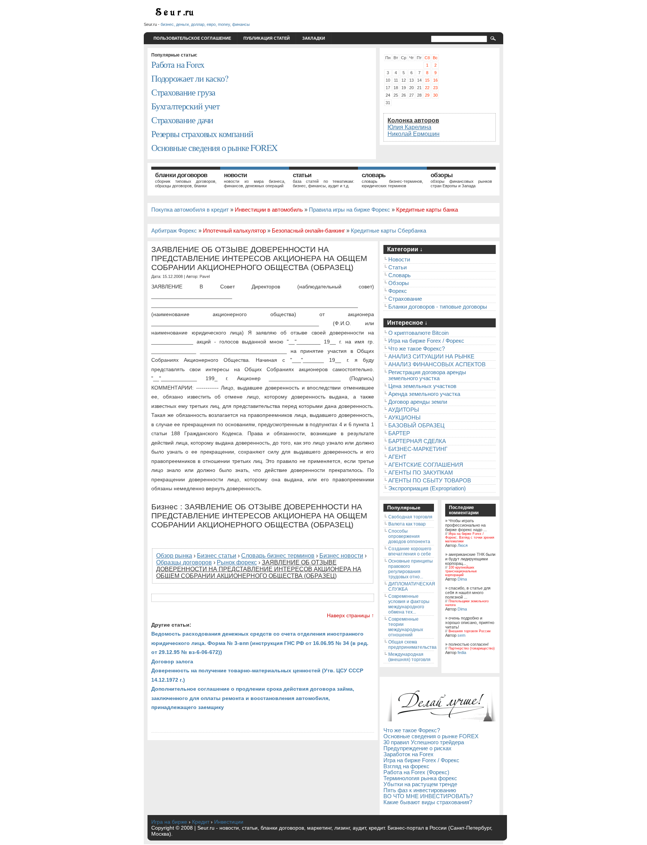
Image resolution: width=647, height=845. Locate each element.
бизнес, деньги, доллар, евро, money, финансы (205, 24)
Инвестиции (228, 822)
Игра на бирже (169, 822)
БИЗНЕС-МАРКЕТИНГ (417, 449)
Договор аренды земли (417, 402)
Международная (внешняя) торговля (409, 657)
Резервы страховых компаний (202, 134)
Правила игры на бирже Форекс (349, 210)
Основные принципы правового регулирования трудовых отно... (410, 568)
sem (461, 635)
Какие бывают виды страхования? (427, 802)
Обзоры (442, 175)
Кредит (200, 822)
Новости (235, 175)
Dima (462, 579)
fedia (462, 652)
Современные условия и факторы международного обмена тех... (408, 604)
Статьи (302, 175)
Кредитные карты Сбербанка (388, 231)
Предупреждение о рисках (417, 748)
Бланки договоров (181, 175)
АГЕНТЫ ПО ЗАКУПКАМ (420, 473)
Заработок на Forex (408, 754)
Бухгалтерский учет (185, 106)
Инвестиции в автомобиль (269, 210)
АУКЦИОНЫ (404, 418)
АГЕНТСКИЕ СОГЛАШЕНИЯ (425, 465)
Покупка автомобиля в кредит (190, 210)
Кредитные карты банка (427, 210)
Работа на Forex (177, 64)
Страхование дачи (182, 120)
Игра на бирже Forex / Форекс (426, 341)
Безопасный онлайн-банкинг (308, 231)
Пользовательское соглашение (192, 38)
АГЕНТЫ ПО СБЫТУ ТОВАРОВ (429, 481)
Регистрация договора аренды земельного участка (427, 375)
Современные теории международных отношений (405, 627)
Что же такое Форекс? (416, 349)
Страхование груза (183, 92)
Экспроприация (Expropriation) (427, 488)
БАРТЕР (399, 433)
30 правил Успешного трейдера (423, 742)
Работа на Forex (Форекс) (416, 772)
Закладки (313, 38)
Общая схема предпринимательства (412, 644)
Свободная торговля (410, 517)
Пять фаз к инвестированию (419, 790)
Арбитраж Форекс (174, 231)
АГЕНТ (397, 457)
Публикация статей (266, 38)
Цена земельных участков (422, 386)
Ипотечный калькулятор (234, 231)
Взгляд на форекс (406, 766)
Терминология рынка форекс (420, 778)
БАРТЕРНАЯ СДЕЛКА (417, 441)
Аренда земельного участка (424, 394)
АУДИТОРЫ (403, 410)
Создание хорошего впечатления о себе (409, 551)
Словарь (373, 175)
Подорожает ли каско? (189, 78)
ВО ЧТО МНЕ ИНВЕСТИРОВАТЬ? (428, 796)
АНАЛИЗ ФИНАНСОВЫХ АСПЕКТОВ (437, 364)
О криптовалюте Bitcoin (418, 333)
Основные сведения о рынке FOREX (214, 148)
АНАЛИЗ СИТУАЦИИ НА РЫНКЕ (431, 357)
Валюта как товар (407, 524)
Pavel (205, 276)
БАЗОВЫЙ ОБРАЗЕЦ (416, 425)
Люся (463, 545)
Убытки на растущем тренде (420, 784)
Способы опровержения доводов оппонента (409, 536)
